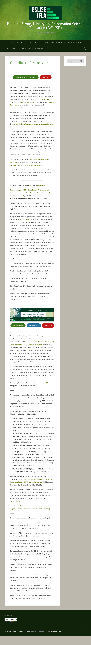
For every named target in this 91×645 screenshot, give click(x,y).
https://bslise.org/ (15, 501)
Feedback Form (34, 325)
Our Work (30, 42)
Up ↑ (84, 632)
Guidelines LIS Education (50, 42)
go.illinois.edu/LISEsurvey (43, 383)
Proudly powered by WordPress (17, 632)
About (18, 42)
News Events (40, 48)
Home (9, 42)
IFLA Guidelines (25, 219)
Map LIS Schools (73, 42)
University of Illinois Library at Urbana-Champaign (33, 509)
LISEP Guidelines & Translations (25, 77)
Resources (26, 48)
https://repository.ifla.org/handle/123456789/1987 (28, 165)
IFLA (14, 336)
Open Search (84, 49)
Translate (15, 621)
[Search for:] (75, 61)
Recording (40, 185)
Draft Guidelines (18, 325)
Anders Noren (55, 632)
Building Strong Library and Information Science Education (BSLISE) (45, 26)
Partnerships (12, 48)
